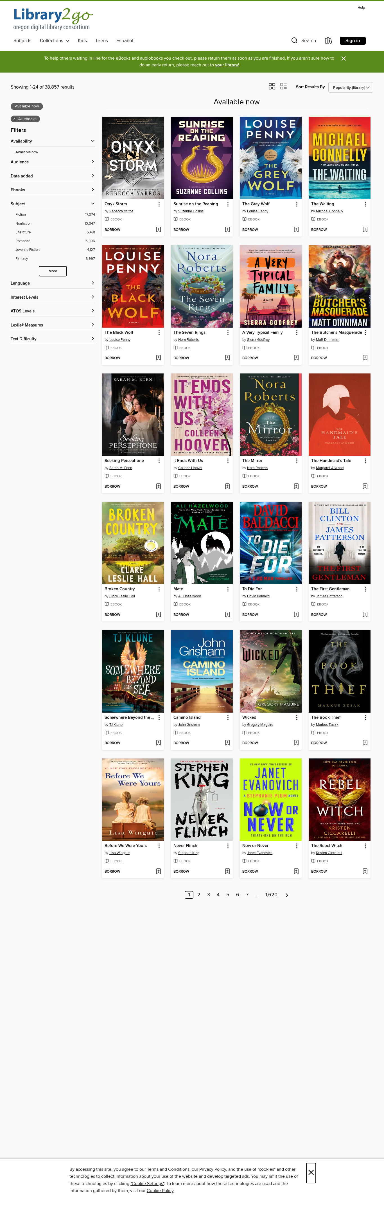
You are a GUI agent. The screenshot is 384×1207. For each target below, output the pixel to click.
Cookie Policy (160, 1191)
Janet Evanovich (259, 853)
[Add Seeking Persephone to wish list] (158, 486)
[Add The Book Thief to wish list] (365, 743)
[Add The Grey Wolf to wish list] (296, 230)
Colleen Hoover (190, 468)
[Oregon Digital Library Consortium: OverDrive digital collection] (53, 19)
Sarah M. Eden (120, 468)
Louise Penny (257, 211)
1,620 (271, 895)
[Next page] (286, 894)
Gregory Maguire (260, 724)
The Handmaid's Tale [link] (331, 460)
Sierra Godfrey (258, 339)
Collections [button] (52, 41)
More (53, 271)
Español (124, 41)
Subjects (22, 41)
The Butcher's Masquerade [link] (336, 332)
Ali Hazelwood (189, 596)
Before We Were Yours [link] (126, 845)
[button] (303, 41)
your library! (227, 65)
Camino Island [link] (187, 717)
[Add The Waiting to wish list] (365, 230)
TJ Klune (116, 724)
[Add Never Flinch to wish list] (227, 871)
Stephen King (188, 853)
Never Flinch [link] (185, 845)
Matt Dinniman (327, 339)
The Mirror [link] (252, 460)
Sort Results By (310, 87)
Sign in (352, 41)
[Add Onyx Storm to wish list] (158, 230)
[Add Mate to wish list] (227, 615)
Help (361, 8)
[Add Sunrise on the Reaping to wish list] (227, 230)
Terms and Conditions (168, 1169)
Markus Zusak (327, 724)
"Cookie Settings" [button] (147, 1183)
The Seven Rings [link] (189, 332)
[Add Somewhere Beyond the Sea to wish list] (158, 743)
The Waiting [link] (322, 204)
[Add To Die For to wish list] (296, 615)
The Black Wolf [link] (119, 332)
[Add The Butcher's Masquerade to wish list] (365, 358)
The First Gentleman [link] (330, 589)
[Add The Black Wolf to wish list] (158, 358)
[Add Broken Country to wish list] (158, 615)
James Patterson (329, 596)
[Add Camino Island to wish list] (227, 743)
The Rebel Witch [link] (326, 845)
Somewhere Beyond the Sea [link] (130, 717)
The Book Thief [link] (326, 717)
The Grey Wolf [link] (256, 204)
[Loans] (328, 41)
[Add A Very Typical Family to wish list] (296, 358)
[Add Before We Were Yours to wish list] (158, 871)
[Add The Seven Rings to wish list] (227, 358)
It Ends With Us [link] (188, 460)
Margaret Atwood (330, 468)
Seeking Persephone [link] (124, 460)
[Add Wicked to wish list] (296, 743)
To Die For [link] (252, 589)
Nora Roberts (188, 339)
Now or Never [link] (255, 845)
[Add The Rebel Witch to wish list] (365, 871)
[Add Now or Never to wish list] (296, 871)
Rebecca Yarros (121, 211)
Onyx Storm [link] (116, 204)
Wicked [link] (249, 717)
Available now (26, 152)
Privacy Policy (212, 1169)
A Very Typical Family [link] (262, 332)
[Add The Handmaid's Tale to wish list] (365, 486)
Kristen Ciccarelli (329, 853)
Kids (82, 41)
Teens (101, 41)
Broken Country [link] (120, 589)
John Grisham (189, 724)
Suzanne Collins (191, 211)
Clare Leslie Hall (122, 596)
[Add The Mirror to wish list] (296, 486)
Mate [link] (178, 589)
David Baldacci (258, 596)
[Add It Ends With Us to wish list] (227, 486)
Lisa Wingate (119, 853)
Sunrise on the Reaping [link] (195, 204)
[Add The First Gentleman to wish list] (365, 615)
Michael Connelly (329, 211)
